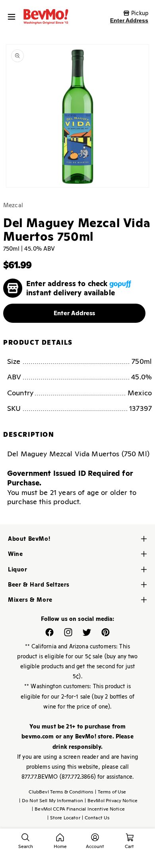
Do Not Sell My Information (51, 800)
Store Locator (63, 818)
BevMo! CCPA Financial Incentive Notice (78, 809)
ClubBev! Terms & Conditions (61, 792)
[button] (13, 17)
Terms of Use (110, 792)
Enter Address (129, 20)
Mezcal (13, 205)
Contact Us (96, 818)
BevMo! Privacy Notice (111, 800)
